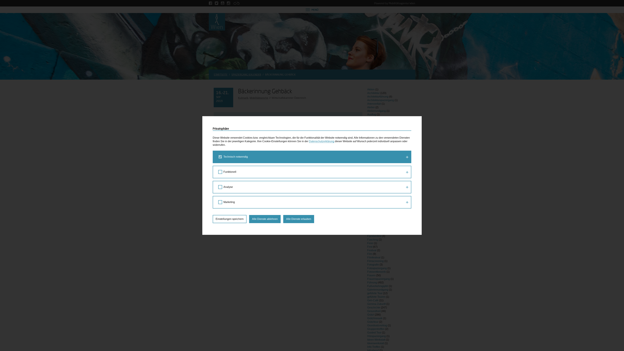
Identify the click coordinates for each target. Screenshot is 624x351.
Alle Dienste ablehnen (265, 219)
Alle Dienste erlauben (298, 219)
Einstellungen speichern (230, 219)
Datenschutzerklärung (321, 141)
